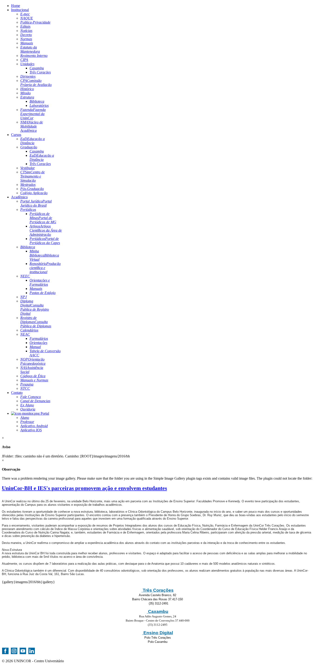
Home (15, 6)
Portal (44, 413)
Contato (17, 393)
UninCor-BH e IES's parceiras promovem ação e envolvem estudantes (84, 488)
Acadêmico (19, 197)
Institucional (20, 10)
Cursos (16, 135)
